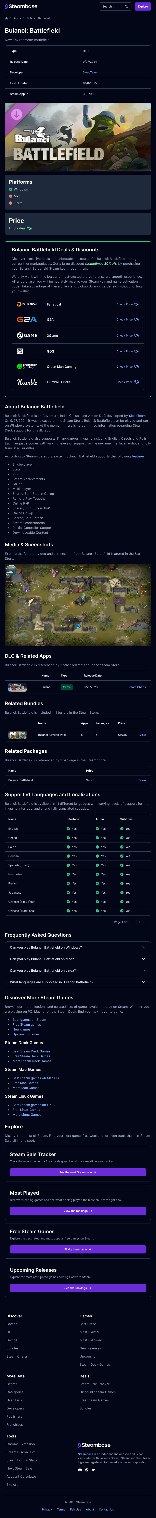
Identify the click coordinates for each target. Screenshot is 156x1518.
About (90, 1509)
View (142, 734)
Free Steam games (27, 1024)
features (138, 456)
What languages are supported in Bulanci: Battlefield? (51, 982)
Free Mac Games (25, 1083)
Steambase (85, 1454)
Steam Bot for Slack (21, 1460)
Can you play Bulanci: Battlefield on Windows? (46, 947)
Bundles (12, 1348)
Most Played (89, 1332)
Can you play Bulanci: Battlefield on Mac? (42, 959)
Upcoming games (26, 1034)
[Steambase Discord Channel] (80, 1470)
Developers (15, 1408)
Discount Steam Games (98, 1392)
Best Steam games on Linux (34, 1105)
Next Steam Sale (19, 1468)
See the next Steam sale (75, 1172)
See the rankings (75, 1288)
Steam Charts (137, 687)
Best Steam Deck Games (31, 1051)
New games (22, 1029)
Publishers (14, 1416)
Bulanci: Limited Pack (52, 734)
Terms (61, 1509)
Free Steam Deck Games (31, 1056)
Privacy (47, 1509)
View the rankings (76, 1210)
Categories (14, 1392)
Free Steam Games (94, 1400)
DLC (9, 1332)
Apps (17, 18)
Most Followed (91, 1340)
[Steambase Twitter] (93, 1470)
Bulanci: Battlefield (39, 18)
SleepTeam (90, 72)
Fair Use (75, 1509)
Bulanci (46, 687)
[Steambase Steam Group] (87, 1470)
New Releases (90, 1348)
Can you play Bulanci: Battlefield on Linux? (43, 970)
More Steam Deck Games (32, 1061)
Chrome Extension (20, 1444)
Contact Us (106, 1509)
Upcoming (87, 1356)
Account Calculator (21, 1476)
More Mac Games (26, 1088)
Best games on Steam (29, 1020)
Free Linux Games (26, 1110)
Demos (11, 1340)
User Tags (14, 1400)
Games (11, 1324)
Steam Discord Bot (21, 1452)
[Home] (6, 18)
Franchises (14, 1424)
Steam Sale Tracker (94, 1384)
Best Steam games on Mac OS (36, 1078)
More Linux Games (27, 1114)
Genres (11, 1384)
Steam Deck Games (95, 1364)
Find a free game (75, 1249)
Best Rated (88, 1324)
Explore (143, 6)
